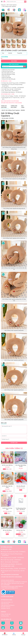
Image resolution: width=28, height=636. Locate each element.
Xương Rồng (20, 535)
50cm (4, 491)
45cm (21, 490)
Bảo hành (22, 106)
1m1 (10, 469)
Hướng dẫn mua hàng (14, 106)
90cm (7, 469)
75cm (4, 469)
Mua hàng (14, 61)
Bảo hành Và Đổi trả (5, 606)
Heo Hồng (23, 534)
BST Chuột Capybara (12, 5)
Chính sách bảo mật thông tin (7, 605)
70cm (7, 491)
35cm (7, 534)
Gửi (24, 66)
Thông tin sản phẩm (4, 106)
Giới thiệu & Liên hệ (5, 608)
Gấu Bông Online (5, 616)
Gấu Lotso (18, 534)
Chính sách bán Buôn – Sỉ (6, 602)
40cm (6, 513)
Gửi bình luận (14, 442)
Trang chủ (3, 5)
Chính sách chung (5, 603)
